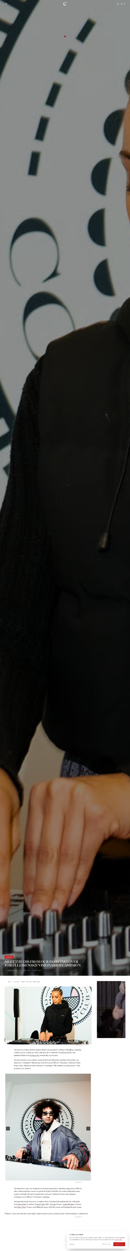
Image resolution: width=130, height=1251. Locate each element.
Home (9, 981)
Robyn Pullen (12, 970)
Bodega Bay (34, 1055)
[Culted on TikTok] (118, 4)
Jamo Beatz (22, 1204)
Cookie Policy (118, 1239)
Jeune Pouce (21, 1207)
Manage (72, 1244)
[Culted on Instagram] (121, 4)
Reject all (106, 1244)
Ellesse (71, 1050)
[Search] (124, 4)
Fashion (9, 957)
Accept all (119, 1244)
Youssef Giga (40, 1204)
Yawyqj (52, 1204)
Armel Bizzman (68, 1204)
